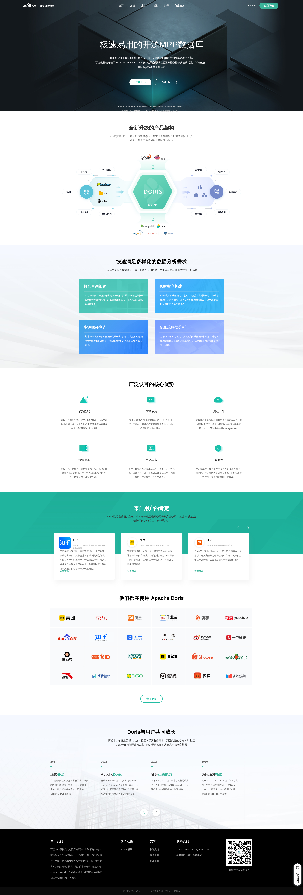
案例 (143, 5)
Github (252, 5)
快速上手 (140, 82)
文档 (132, 5)
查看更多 (64, 571)
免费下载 (269, 5)
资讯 (166, 5)
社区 (155, 5)
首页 (121, 5)
